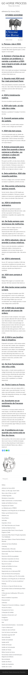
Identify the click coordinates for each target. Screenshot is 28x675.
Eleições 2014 (5, 515)
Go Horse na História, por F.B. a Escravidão (13, 576)
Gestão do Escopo (7, 644)
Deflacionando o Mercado (9, 549)
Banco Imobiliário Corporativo (10, 597)
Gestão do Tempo (6, 649)
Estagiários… (5, 617)
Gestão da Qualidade (7, 639)
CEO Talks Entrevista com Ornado (11, 525)
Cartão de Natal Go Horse (8, 528)
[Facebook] (3, 450)
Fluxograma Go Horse (7, 610)
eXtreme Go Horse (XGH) (8, 488)
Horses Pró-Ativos (6, 607)
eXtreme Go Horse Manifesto (9, 544)
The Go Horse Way (7, 568)
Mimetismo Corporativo (8, 498)
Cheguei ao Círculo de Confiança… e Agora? (13, 605)
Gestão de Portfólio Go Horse (9, 503)
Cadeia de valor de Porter (8, 630)
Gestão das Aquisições (8, 664)
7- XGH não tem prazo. (12, 131)
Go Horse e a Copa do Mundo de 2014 (12, 586)
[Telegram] (9, 450)
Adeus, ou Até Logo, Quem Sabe (10, 490)
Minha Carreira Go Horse (8, 652)
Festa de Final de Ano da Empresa (11, 573)
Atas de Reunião (6, 637)
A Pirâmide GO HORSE (8, 612)
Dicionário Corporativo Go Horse (10, 559)
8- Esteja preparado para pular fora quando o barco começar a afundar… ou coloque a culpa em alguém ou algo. (13, 152)
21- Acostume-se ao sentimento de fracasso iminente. (12, 403)
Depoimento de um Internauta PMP (11, 571)
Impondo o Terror (6, 523)
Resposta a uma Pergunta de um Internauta (13, 510)
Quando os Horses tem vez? (9, 615)
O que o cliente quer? (7, 627)
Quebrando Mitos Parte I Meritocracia (12, 551)
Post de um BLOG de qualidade (10, 556)
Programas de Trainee (7, 505)
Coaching (4, 546)
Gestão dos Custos (7, 666)
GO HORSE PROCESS (14, 3)
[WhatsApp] (7, 450)
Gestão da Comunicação (8, 647)
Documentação (6, 659)
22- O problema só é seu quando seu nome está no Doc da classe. (13, 432)
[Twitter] (5, 450)
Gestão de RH (5, 642)
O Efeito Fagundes (6, 495)
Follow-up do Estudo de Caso (10, 513)
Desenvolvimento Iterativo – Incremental (12, 625)
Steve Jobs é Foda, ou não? (9, 493)
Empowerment (6, 600)
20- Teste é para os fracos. (13, 384)
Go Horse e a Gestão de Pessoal (10, 561)
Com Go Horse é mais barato (9, 632)
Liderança (4, 602)
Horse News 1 (5, 518)
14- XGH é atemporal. (11, 258)
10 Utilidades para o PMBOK (9, 508)
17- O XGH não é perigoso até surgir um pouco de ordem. (13, 310)
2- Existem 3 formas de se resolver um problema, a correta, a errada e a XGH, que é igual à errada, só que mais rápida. (14, 61)
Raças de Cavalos (6, 564)
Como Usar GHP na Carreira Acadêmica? (12, 581)
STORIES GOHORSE (14, 15)
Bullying (4, 583)
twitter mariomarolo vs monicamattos (12, 500)
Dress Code (5, 554)
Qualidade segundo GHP (8, 635)
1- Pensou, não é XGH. (11, 44)
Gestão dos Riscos (6, 661)
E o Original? (5, 620)
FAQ (3, 622)
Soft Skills (4, 520)
